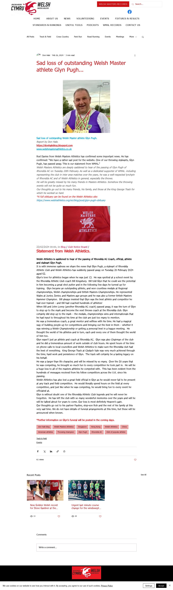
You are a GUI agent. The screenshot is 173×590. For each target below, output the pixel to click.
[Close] (169, 585)
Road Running (93, 37)
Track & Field (45, 37)
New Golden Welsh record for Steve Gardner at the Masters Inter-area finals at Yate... (44, 507)
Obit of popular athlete (116, 432)
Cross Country (62, 37)
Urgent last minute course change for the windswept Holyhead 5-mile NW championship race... (85, 507)
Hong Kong (95, 427)
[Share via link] (57, 451)
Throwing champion (65, 432)
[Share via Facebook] (37, 451)
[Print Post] (64, 451)
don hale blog (44, 427)
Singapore (82, 427)
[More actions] (135, 55)
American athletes (45, 432)
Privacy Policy (107, 585)
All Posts (30, 37)
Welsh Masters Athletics (64, 427)
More (131, 37)
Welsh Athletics (111, 427)
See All (143, 475)
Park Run (78, 37)
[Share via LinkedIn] (51, 451)
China (124, 427)
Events (108, 37)
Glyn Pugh (83, 432)
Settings (148, 585)
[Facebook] (129, 11)
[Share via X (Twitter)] (44, 451)
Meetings (120, 37)
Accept (161, 585)
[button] (143, 37)
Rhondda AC (97, 432)
